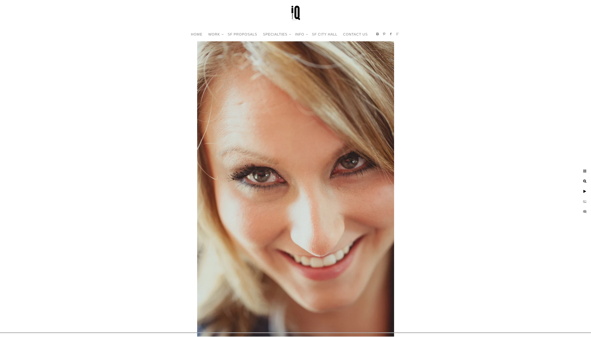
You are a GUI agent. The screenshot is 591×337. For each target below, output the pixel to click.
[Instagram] (377, 34)
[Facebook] (391, 34)
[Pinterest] (384, 34)
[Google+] (397, 34)
